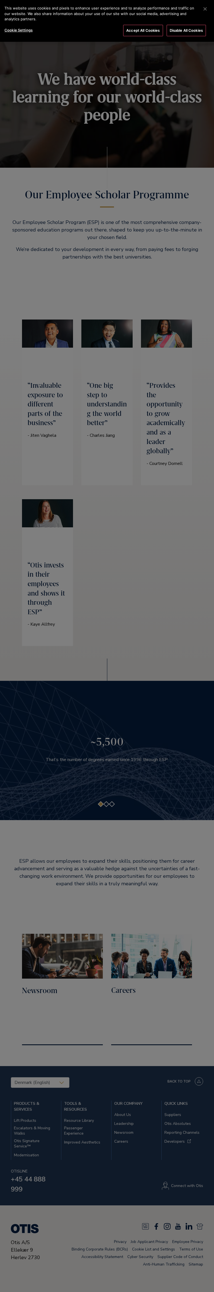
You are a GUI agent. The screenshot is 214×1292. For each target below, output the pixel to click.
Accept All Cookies (143, 30)
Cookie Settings (18, 30)
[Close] (205, 9)
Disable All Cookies (186, 30)
